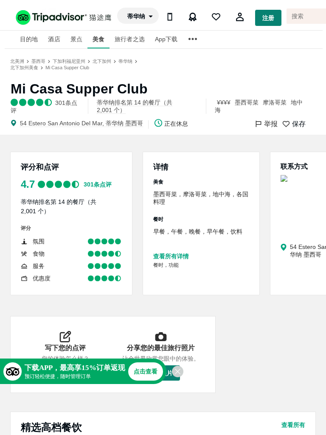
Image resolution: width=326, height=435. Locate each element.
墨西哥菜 (247, 102)
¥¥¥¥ (223, 102)
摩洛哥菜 (275, 102)
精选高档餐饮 (51, 427)
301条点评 (98, 184)
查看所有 (293, 424)
